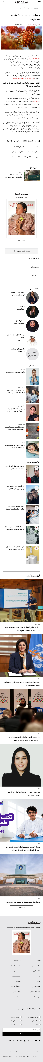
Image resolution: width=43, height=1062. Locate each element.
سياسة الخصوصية (26, 1052)
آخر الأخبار (17, 997)
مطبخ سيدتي (36, 966)
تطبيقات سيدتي (15, 986)
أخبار (30, 146)
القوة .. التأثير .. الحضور (33, 259)
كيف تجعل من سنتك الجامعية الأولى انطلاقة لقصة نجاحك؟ (16, 391)
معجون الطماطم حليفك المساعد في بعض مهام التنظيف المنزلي (15, 428)
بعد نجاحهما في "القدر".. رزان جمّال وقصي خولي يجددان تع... (15, 410)
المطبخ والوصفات (14, 1021)
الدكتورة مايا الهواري (19, 323)
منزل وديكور (21, 424)
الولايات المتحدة (33, 151)
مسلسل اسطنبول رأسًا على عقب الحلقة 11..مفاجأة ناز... (14, 467)
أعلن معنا (18, 1052)
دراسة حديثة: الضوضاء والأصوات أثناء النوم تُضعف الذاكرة (15, 446)
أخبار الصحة (16, 156)
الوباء (36, 156)
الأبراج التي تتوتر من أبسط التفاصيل (15, 372)
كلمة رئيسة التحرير (23, 251)
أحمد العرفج (21, 340)
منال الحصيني (21, 351)
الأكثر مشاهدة (33, 462)
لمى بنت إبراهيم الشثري (18, 295)
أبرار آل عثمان (21, 309)
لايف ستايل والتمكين (33, 1017)
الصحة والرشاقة (15, 1017)
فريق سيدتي (16, 981)
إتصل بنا (12, 1052)
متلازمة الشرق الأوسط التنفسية (23, 78)
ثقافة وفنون (37, 624)
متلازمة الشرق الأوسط (16, 151)
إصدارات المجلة (21, 194)
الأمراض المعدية (34, 59)
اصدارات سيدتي (35, 992)
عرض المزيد (21, 907)
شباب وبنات (21, 388)
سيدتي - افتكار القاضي (33, 24)
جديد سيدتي (34, 365)
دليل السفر (37, 997)
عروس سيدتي (36, 986)
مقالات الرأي (34, 288)
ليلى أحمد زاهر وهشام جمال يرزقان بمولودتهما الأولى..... (14, 487)
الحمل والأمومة (15, 1025)
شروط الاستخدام (36, 1052)
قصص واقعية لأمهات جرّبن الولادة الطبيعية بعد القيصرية (15, 507)
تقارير (38, 981)
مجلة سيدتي (16, 960)
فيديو (38, 960)
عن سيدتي (17, 971)
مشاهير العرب (21, 406)
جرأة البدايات (35, 276)
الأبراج (23, 369)
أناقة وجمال (35, 1025)
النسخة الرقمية (21, 240)
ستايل (38, 976)
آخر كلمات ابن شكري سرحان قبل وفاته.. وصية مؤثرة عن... (14, 528)
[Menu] (39, 2)
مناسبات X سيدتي (15, 966)
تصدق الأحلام (35, 267)
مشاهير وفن (35, 1021)
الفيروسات (36, 101)
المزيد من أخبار (33, 576)
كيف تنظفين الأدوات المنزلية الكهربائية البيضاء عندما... (15, 548)
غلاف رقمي (16, 992)
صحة (23, 442)
